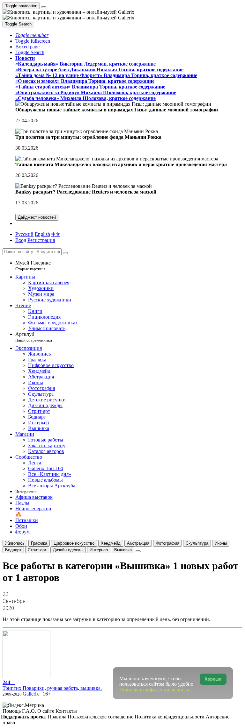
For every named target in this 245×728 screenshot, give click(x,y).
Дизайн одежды (68, 550)
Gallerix (31, 693)
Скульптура (197, 543)
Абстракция (138, 543)
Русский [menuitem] (24, 234)
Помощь (12, 711)
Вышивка (123, 550)
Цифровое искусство (74, 543)
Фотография (167, 543)
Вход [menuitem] (20, 240)
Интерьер (99, 550)
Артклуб (33, 337)
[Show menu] (43, 7)
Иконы (221, 543)
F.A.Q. (29, 711)
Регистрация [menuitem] (41, 240)
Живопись (15, 543)
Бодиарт (13, 550)
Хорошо (213, 679)
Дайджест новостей (37, 217)
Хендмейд (111, 543)
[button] (31, 35)
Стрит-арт (37, 550)
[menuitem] (55, 234)
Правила (58, 716)
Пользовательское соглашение (101, 716)
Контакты (66, 711)
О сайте (46, 711)
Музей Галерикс (33, 265)
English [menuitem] (42, 234)
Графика (39, 543)
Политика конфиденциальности (170, 716)
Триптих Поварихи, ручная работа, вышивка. (52, 685)
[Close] (65, 253)
